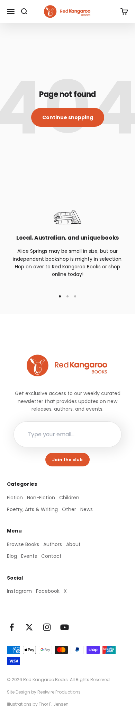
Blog (12, 556)
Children (69, 497)
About (73, 544)
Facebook (48, 591)
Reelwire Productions (59, 692)
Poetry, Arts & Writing (32, 509)
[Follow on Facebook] (11, 627)
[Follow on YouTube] (64, 627)
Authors (52, 544)
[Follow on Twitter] (29, 627)
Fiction (15, 497)
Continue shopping (67, 117)
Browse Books (23, 544)
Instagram (19, 591)
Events (29, 556)
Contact (51, 556)
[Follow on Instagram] (47, 627)
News (86, 509)
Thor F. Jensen (54, 704)
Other (69, 509)
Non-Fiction (41, 497)
